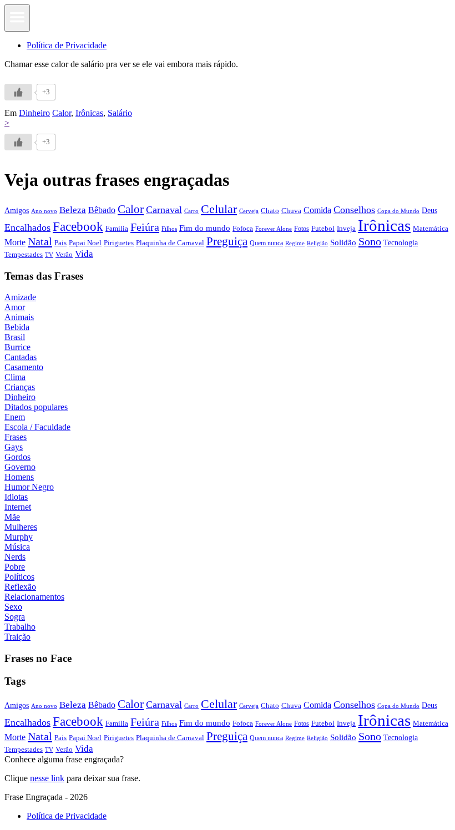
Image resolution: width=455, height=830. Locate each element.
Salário (120, 113)
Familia (116, 228)
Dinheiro (34, 113)
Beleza (72, 210)
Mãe (12, 517)
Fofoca (242, 228)
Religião (317, 243)
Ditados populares (36, 407)
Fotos (301, 228)
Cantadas (20, 357)
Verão (64, 255)
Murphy (18, 536)
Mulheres (20, 527)
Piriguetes (119, 243)
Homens (19, 477)
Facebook (78, 226)
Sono (369, 241)
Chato (270, 210)
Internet (17, 507)
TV (49, 255)
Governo (20, 467)
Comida (317, 210)
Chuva (291, 210)
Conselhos (354, 209)
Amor (14, 307)
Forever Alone (273, 228)
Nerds (15, 556)
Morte (15, 242)
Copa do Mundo (398, 211)
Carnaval (164, 209)
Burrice (17, 347)
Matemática (430, 228)
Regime (295, 243)
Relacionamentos (34, 596)
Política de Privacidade (67, 45)
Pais (60, 243)
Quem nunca (266, 243)
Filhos (169, 229)
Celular (219, 209)
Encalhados (27, 227)
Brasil (14, 337)
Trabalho (20, 626)
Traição (17, 636)
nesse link (47, 778)
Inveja (346, 228)
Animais (19, 317)
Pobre (14, 566)
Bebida (16, 327)
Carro (191, 211)
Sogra (14, 616)
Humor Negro (29, 487)
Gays (13, 447)
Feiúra (144, 227)
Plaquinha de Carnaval (170, 243)
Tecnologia (400, 242)
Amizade (20, 297)
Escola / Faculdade (37, 427)
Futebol (323, 228)
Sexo (13, 606)
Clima (15, 377)
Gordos (17, 457)
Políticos (19, 576)
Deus (429, 210)
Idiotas (16, 497)
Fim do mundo (204, 228)
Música (17, 546)
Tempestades (23, 255)
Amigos (16, 210)
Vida (84, 254)
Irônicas (89, 113)
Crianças (19, 387)
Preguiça (226, 241)
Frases (15, 437)
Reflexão (20, 586)
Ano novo (44, 211)
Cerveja (249, 211)
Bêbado (101, 210)
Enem (14, 417)
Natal (40, 241)
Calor (61, 113)
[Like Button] (18, 92)
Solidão (343, 242)
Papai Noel (85, 243)
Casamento (23, 367)
